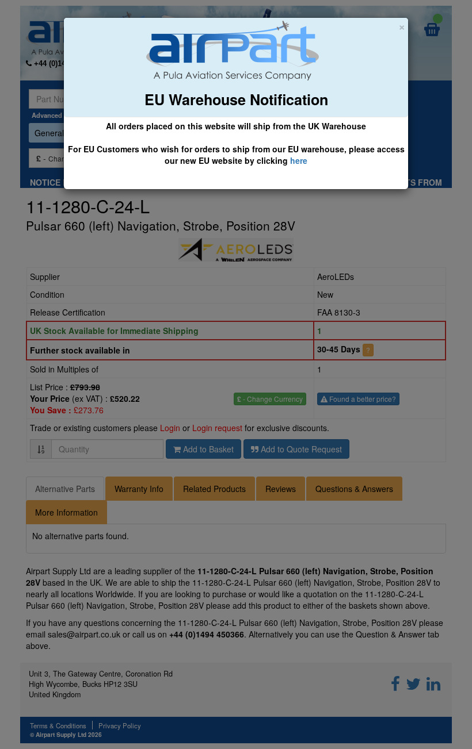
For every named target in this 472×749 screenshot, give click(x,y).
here (298, 160)
